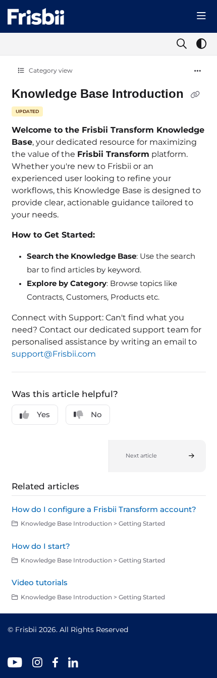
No (96, 414)
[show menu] (201, 16)
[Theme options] (201, 44)
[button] (157, 456)
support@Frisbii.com (54, 354)
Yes (43, 414)
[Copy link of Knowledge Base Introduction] (195, 95)
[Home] (36, 16)
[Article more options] (198, 71)
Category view (50, 70)
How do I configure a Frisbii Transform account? (104, 509)
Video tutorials (40, 582)
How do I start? (41, 546)
